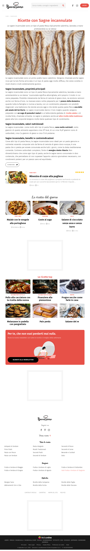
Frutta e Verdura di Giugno (13, 470)
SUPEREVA (45, 542)
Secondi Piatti (38, 452)
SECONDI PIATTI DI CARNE (45, 295)
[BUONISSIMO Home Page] (15, 5)
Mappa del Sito (53, 492)
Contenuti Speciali (30, 492)
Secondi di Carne (67, 449)
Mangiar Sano (9, 482)
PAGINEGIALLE (19, 540)
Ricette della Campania (41, 482)
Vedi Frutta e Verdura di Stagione (73, 470)
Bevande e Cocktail (68, 452)
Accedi (84, 5)
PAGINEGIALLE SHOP (30, 540)
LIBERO (6, 540)
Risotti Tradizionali (39, 449)
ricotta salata (71, 113)
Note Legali (32, 544)
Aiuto (67, 544)
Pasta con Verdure (10, 456)
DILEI (61, 540)
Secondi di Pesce (67, 446)
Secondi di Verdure (39, 456)
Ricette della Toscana (68, 485)
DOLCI (72, 216)
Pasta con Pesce (10, 452)
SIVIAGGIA (67, 540)
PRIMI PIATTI (32, 172)
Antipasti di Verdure (11, 446)
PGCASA (39, 540)
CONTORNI (45, 216)
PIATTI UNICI (18, 216)
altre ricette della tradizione (70, 116)
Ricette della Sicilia (40, 485)
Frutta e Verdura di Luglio (42, 467)
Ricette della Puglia (68, 482)
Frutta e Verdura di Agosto (42, 470)
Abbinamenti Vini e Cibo (12, 485)
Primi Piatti (8, 449)
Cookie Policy (46, 544)
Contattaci (42, 492)
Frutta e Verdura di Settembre (71, 467)
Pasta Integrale (38, 446)
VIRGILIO (12, 540)
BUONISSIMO (82, 540)
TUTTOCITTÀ (56, 540)
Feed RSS (62, 492)
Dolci (63, 456)
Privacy (39, 544)
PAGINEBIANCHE (47, 540)
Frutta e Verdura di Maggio (13, 467)
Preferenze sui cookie (58, 544)
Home (7, 16)
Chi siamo (23, 544)
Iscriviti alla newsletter (23, 360)
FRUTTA (72, 295)
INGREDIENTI (13, 16)
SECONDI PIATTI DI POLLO (18, 295)
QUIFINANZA (74, 540)
